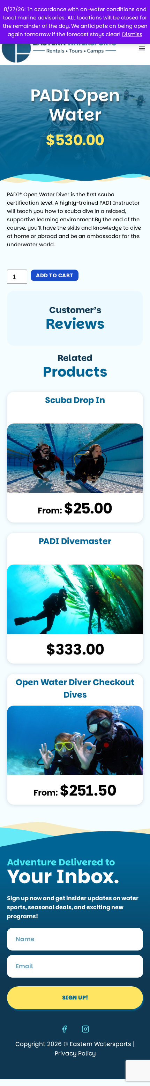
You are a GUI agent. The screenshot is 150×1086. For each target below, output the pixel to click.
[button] (142, 48)
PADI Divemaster (75, 541)
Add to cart (54, 275)
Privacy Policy (75, 1053)
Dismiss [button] (132, 34)
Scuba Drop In (75, 400)
